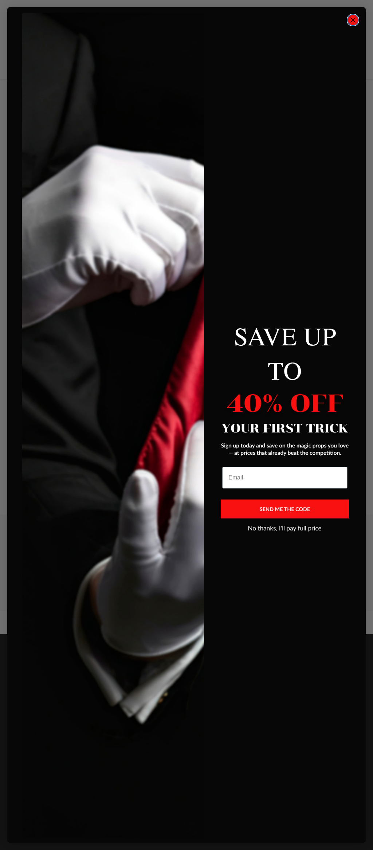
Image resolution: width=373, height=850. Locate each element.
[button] (285, 509)
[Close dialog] (353, 20)
